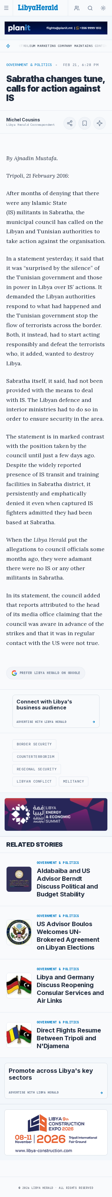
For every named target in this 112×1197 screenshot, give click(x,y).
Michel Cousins (23, 119)
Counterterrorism (35, 756)
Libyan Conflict (34, 781)
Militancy (73, 781)
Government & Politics (29, 65)
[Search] (90, 8)
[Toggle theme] (103, 8)
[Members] (77, 8)
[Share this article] (69, 123)
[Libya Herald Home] (38, 8)
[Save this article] (84, 123)
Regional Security (37, 769)
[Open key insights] (99, 123)
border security (34, 744)
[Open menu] (6, 8)
